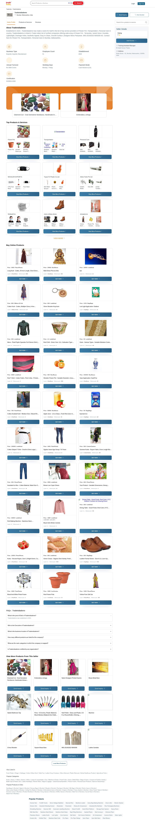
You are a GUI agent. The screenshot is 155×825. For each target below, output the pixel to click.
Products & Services (25, 22)
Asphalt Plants (88, 812)
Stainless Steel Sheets (46, 812)
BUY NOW (22, 279)
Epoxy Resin (114, 809)
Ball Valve (73, 815)
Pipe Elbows (106, 818)
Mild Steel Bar (34, 812)
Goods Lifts (33, 818)
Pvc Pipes (65, 818)
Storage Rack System (103, 809)
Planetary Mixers (35, 815)
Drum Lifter (109, 803)
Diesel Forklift (76, 809)
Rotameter (60, 806)
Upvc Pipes (86, 818)
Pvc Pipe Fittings (75, 818)
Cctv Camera (64, 815)
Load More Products (59, 763)
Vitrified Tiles (42, 818)
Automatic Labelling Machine (61, 809)
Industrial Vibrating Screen (46, 806)
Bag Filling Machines (76, 812)
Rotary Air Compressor (80, 806)
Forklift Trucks (43, 803)
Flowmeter (68, 806)
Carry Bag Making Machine (95, 803)
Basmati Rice (69, 803)
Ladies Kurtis (45, 815)
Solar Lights (118, 815)
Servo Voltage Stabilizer (56, 803)
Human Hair (33, 803)
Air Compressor (97, 815)
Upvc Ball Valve (96, 818)
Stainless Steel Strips (62, 812)
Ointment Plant (109, 812)
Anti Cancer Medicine (84, 815)
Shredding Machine (35, 809)
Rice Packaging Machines (112, 806)
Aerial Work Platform (88, 809)
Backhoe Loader (80, 803)
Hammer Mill (47, 809)
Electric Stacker (118, 803)
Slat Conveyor (99, 812)
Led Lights (55, 815)
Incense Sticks (108, 815)
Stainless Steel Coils (54, 818)
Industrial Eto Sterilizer (95, 806)
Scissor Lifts (33, 806)
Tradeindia (9, 9)
